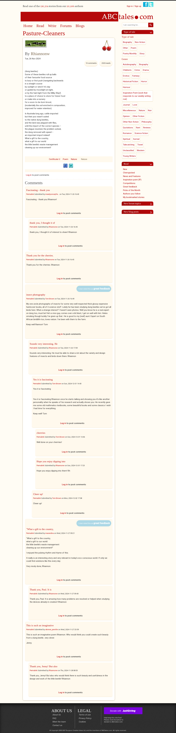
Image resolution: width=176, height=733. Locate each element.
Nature (74, 159)
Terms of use (85, 714)
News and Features (132, 176)
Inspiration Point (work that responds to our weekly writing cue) (137, 96)
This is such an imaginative (40, 625)
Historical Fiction (130, 81)
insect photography (35, 294)
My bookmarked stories (133, 197)
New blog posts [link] (131, 212)
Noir (150, 110)
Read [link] (126, 164)
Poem (65, 159)
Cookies (82, 721)
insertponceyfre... (52, 194)
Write (52, 26)
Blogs (80, 26)
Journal (126, 105)
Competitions (129, 183)
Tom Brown (49, 299)
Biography (127, 42)
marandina (49, 533)
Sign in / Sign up (134, 6)
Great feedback (130, 186)
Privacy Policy (85, 718)
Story (142, 53)
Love (135, 105)
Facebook (65, 166)
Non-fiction (140, 42)
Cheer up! (38, 494)
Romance (127, 133)
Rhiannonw (40, 53)
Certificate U (54, 159)
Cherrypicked (129, 172)
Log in (28, 175)
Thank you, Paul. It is (40, 589)
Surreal (136, 139)
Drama (146, 70)
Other (125, 48)
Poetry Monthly (130, 53)
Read (40, 26)
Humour (126, 87)
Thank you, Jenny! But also (43, 666)
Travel (140, 144)
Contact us (57, 725)
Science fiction (141, 133)
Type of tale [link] (129, 32)
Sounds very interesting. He (43, 343)
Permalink (30, 194)
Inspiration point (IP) (132, 179)
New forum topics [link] (132, 203)
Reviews (147, 127)
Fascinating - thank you (38, 190)
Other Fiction (138, 116)
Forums (66, 26)
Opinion (126, 116)
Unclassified (128, 150)
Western (140, 150)
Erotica (126, 76)
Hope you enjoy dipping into (51, 461)
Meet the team (59, 721)
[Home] (88, 16)
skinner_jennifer (51, 629)
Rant (138, 127)
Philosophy (147, 122)
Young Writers (129, 156)
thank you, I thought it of (42, 222)
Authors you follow (131, 193)
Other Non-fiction (131, 122)
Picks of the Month (131, 190)
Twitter (71, 166)
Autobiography (129, 64)
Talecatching (128, 144)
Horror (144, 81)
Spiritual (126, 139)
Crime (137, 70)
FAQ (54, 718)
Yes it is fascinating (43, 379)
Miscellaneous (129, 110)
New (125, 169)
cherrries (41, 432)
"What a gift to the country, (40, 529)
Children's (127, 70)
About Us (57, 714)
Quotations (128, 127)
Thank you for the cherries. (39, 255)
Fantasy (135, 76)
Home (28, 26)
